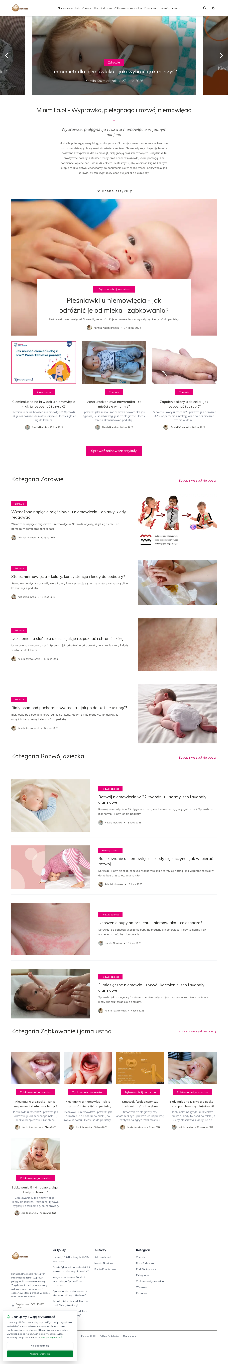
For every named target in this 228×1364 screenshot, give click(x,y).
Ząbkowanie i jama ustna (128, 8)
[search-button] (205, 8)
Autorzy (100, 1250)
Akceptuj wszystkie (40, 1353)
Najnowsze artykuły (69, 8)
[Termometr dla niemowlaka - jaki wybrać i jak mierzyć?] (114, 55)
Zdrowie (86, 8)
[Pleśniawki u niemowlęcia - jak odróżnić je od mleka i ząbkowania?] (113, 267)
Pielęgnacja (151, 8)
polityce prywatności (52, 1337)
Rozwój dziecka (103, 8)
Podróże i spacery (170, 8)
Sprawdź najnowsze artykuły (114, 451)
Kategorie (143, 1250)
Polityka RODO (88, 1336)
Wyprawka (142, 1287)
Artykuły (59, 1250)
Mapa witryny (129, 1336)
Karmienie (141, 1293)
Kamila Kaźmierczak (105, 1269)
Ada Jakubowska (103, 1257)
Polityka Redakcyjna (109, 1336)
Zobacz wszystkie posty (198, 480)
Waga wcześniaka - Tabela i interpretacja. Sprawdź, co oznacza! (69, 1281)
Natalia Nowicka (103, 1263)
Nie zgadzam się (40, 1345)
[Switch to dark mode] (214, 8)
